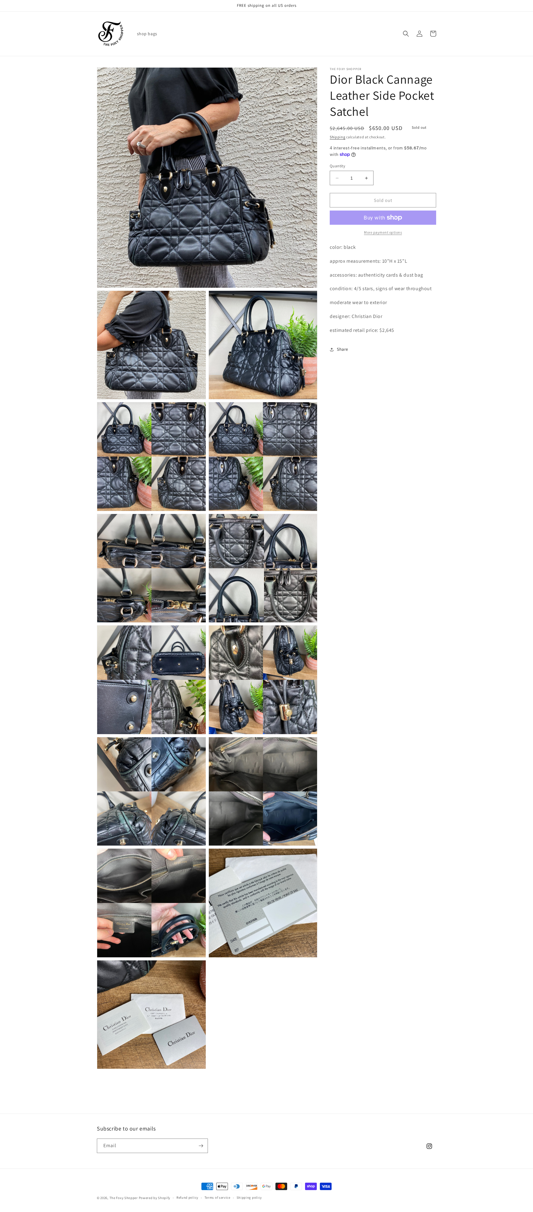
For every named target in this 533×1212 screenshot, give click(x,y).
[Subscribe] (201, 1146)
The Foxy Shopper (123, 1198)
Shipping (337, 137)
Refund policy (187, 1197)
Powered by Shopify (155, 1198)
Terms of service (217, 1197)
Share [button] (342, 349)
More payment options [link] (383, 232)
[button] (406, 33)
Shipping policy (249, 1197)
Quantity (337, 166)
